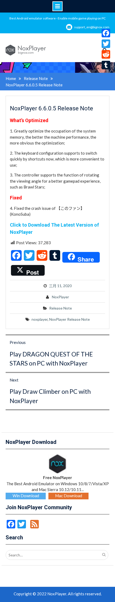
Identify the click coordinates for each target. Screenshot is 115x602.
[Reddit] (106, 54)
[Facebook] (106, 33)
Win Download (26, 495)
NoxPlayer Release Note (69, 319)
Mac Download (68, 495)
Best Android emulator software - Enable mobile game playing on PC (57, 18)
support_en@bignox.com (91, 27)
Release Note (60, 308)
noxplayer (40, 319)
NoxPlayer (60, 297)
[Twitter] (106, 43)
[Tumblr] (106, 65)
